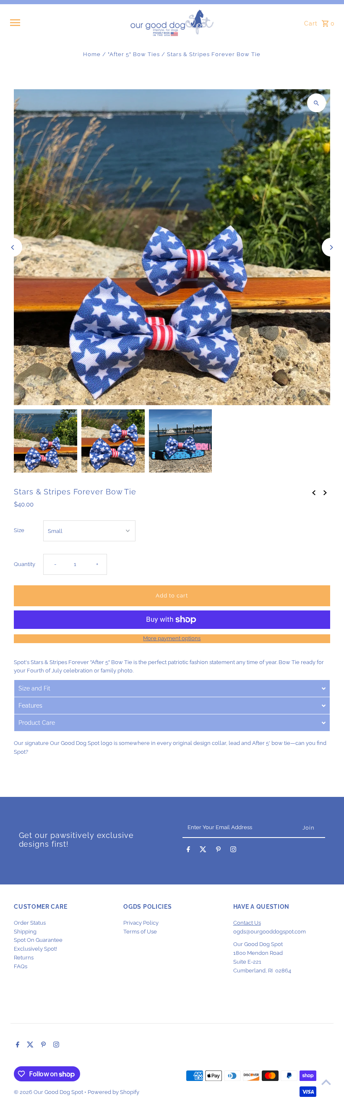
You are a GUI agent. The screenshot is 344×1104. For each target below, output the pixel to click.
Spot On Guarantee (38, 940)
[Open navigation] (67, 22)
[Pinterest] (218, 851)
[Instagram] (233, 851)
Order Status (30, 923)
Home (92, 54)
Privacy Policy (141, 923)
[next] (325, 492)
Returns (24, 957)
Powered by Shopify (113, 1092)
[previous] (314, 492)
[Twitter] (203, 851)
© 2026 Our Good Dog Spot (49, 1092)
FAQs (20, 966)
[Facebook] (188, 851)
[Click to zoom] (316, 102)
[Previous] (12, 247)
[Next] (331, 247)
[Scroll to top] (326, 1082)
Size (19, 530)
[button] (172, 688)
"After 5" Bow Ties (134, 54)
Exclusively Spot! (35, 949)
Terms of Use (140, 931)
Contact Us (247, 923)
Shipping (25, 931)
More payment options (172, 638)
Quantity (24, 564)
